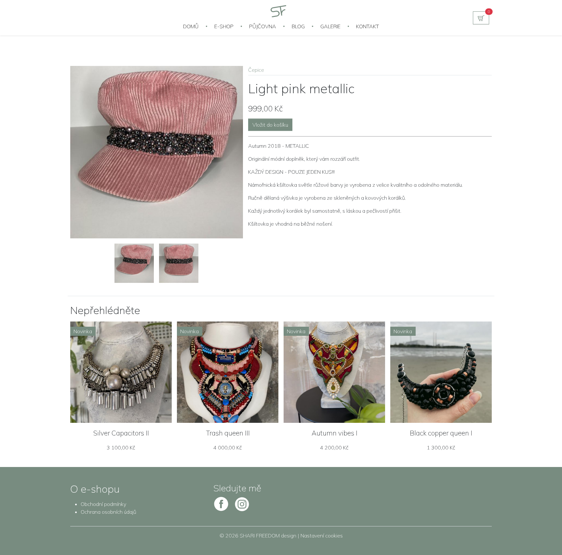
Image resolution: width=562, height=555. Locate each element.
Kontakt (367, 26)
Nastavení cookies (322, 535)
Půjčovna (262, 26)
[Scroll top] (544, 537)
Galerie (330, 26)
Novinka (83, 331)
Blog (298, 26)
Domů (191, 26)
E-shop (224, 26)
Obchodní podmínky (103, 504)
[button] (481, 17)
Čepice (256, 70)
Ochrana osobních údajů (108, 512)
